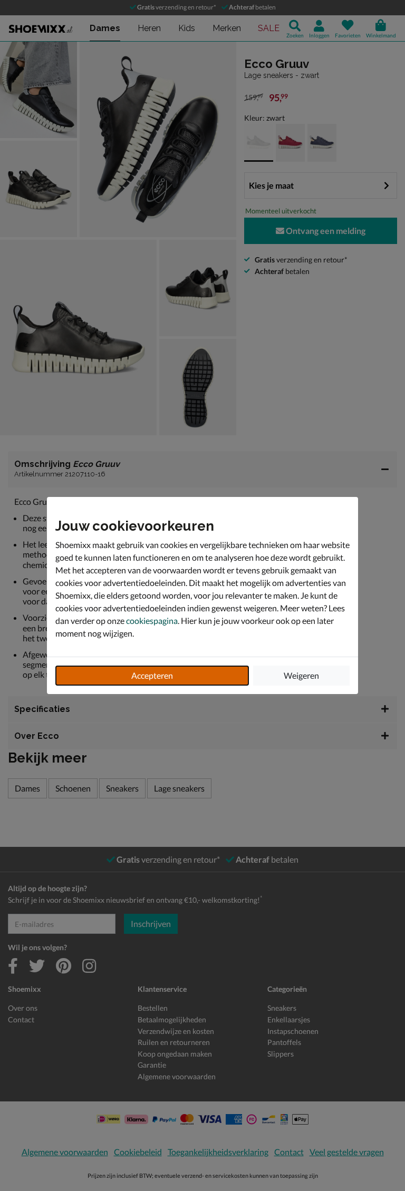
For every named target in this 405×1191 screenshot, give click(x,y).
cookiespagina (152, 621)
